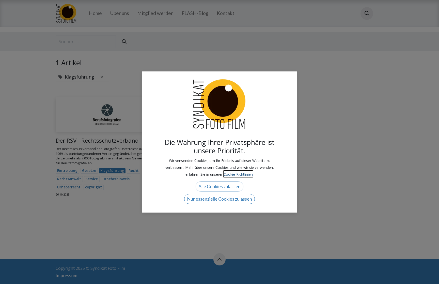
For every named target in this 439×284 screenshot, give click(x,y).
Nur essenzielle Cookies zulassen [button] (219, 199)
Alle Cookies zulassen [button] (219, 186)
